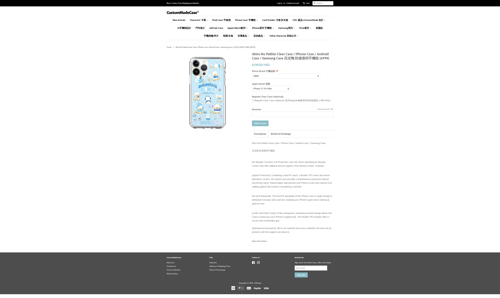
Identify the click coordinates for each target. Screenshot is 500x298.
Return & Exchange (281, 133)
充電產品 (243, 35)
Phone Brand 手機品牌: (264, 71)
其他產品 (258, 35)
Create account (292, 3)
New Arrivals (179, 20)
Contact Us (171, 266)
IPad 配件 (304, 28)
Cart (308, 3)
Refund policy (172, 274)
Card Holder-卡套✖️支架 (275, 20)
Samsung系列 (285, 28)
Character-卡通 (198, 20)
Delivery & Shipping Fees (219, 266)
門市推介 (200, 28)
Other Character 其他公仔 (283, 35)
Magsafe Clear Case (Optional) (267, 96)
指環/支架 (228, 35)
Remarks (256, 109)
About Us (170, 263)
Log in (279, 3)
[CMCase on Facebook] (253, 263)
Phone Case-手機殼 (245, 20)
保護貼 (319, 28)
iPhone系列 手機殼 (262, 28)
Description (260, 133)
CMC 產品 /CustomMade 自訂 (308, 20)
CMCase (257, 283)
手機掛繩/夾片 (211, 35)
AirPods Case (216, 28)
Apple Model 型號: (261, 84)
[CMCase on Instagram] (258, 263)
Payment (213, 263)
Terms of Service (173, 270)
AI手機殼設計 (184, 28)
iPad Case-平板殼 (221, 20)
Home (169, 47)
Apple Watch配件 (236, 28)
